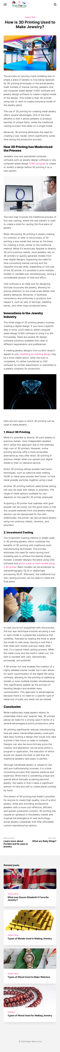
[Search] (55, 4)
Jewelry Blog (30, 17)
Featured (11, 1012)
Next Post (44, 839)
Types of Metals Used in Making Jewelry (30, 938)
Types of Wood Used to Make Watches (29, 976)
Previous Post (16, 842)
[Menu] (5, 4)
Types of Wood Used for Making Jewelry (30, 1015)
